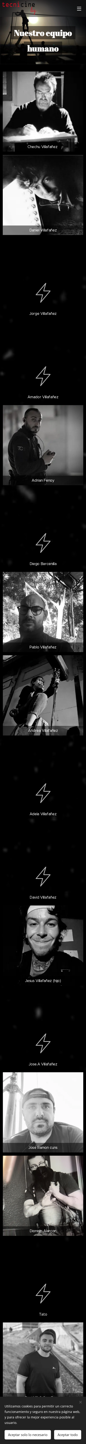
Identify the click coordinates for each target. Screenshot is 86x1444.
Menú (79, 8)
